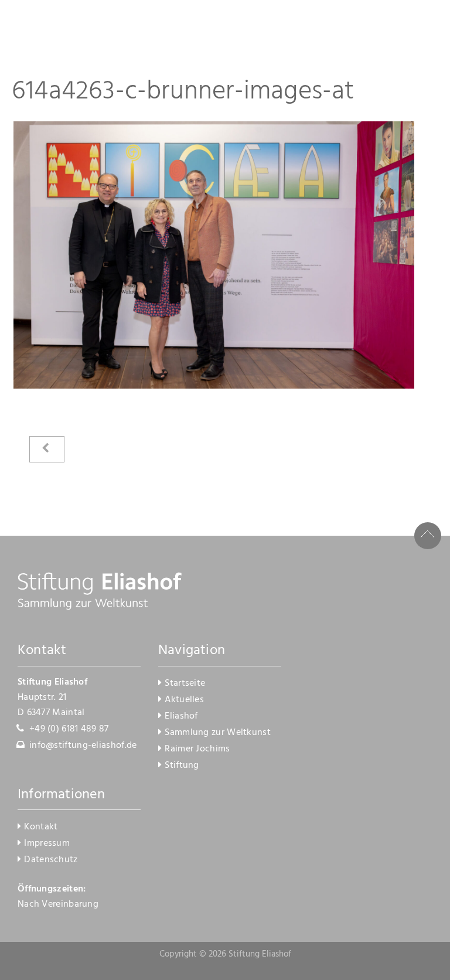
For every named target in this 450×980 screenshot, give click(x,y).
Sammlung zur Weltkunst (218, 732)
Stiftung (182, 765)
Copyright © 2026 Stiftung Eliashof (225, 954)
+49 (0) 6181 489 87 (69, 729)
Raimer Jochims (197, 749)
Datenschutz (50, 859)
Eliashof (181, 716)
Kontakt (40, 827)
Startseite (185, 683)
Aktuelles (184, 699)
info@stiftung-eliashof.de (83, 745)
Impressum (47, 843)
